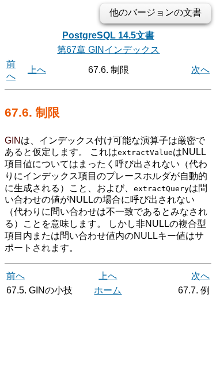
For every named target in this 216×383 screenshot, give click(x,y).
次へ (200, 70)
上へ (37, 70)
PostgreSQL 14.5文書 (108, 35)
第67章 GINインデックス (108, 50)
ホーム (108, 290)
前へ (15, 276)
